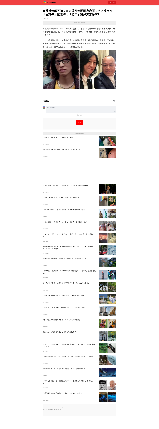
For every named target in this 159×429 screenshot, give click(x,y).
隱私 (57, 409)
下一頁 (79, 122)
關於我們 (45, 409)
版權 (60, 409)
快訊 (114, 2)
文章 (109, 2)
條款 (55, 409)
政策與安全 (50, 409)
